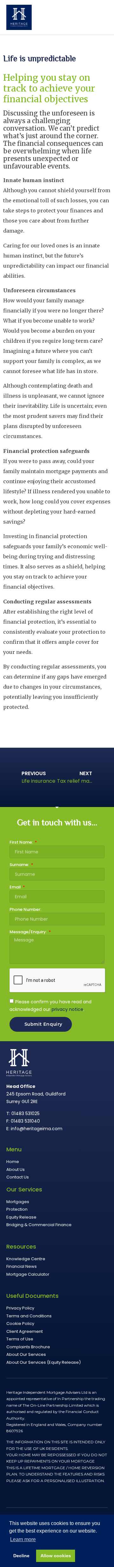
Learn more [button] (23, 1539)
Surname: (20, 865)
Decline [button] (21, 1555)
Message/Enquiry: (29, 932)
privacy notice (67, 1009)
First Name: (22, 842)
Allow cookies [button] (56, 1555)
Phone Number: (25, 909)
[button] (103, 19)
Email (16, 887)
